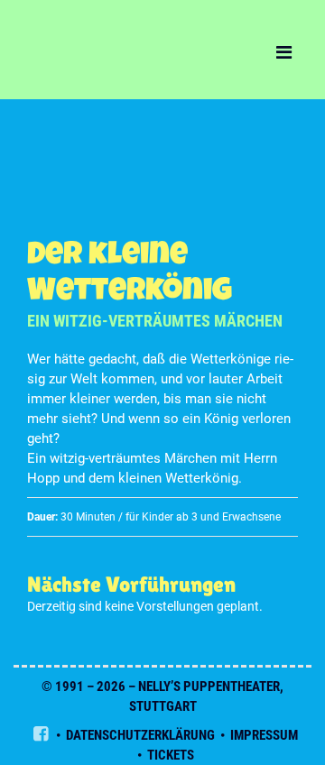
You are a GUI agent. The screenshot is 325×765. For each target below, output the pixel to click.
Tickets (170, 755)
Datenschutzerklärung (140, 735)
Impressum (264, 735)
